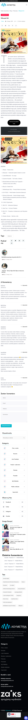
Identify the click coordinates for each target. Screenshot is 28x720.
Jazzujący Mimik (18, 592)
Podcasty (12, 547)
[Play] (9, 714)
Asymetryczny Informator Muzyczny (11, 581)
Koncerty (3, 650)
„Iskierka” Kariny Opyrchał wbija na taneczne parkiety (13, 271)
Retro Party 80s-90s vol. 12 (16, 549)
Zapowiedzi (4, 670)
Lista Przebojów (5, 653)
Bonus (23, 581)
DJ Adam (12, 585)
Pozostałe (3, 661)
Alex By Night (6, 578)
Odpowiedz (24, 285)
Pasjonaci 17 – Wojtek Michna (16, 557)
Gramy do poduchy (7, 592)
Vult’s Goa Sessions (7, 602)
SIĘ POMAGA (4, 664)
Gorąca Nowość (21, 588)
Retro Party (5, 598)
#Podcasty (5, 14)
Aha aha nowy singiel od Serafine (16, 528)
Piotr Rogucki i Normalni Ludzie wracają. (17, 535)
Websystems (8, 710)
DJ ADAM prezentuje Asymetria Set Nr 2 (11, 257)
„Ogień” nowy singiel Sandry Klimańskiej (17, 542)
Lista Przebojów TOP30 (8, 595)
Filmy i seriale (4, 647)
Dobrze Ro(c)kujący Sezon (9, 588)
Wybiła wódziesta (5, 667)
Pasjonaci (19, 595)
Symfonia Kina (14, 598)
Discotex (5, 585)
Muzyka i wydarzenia (14, 525)
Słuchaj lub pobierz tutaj (14, 122)
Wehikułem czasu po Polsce (9, 605)
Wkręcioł (10, 236)
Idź (22, 502)
